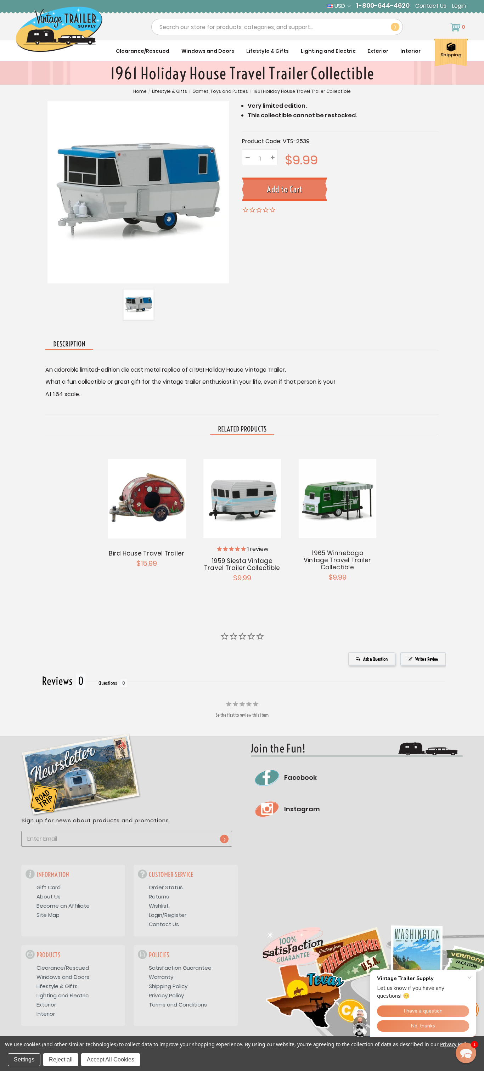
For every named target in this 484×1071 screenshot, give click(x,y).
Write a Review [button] (426, 659)
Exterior (377, 51)
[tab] (242, 429)
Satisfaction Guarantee (180, 967)
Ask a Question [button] (375, 659)
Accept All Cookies (110, 1059)
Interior (410, 51)
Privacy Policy (166, 995)
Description (69, 343)
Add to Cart (147, 497)
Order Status (166, 887)
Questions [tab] (108, 683)
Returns (159, 896)
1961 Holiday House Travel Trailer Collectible (302, 91)
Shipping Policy (168, 986)
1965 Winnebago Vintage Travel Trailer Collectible (337, 560)
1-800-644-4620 (383, 5)
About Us (48, 896)
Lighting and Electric (328, 51)
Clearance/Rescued (142, 51)
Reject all (61, 1059)
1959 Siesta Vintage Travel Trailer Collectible (242, 564)
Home (140, 91)
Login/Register (167, 915)
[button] (466, 1053)
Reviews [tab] (57, 681)
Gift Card (48, 887)
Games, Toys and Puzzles (220, 91)
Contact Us (430, 6)
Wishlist (159, 905)
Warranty (161, 977)
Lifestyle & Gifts (267, 51)
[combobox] (277, 27)
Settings (24, 1059)
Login (459, 6)
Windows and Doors (207, 51)
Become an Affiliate (63, 905)
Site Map (48, 915)
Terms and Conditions (178, 1004)
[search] (395, 27)
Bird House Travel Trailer (146, 553)
